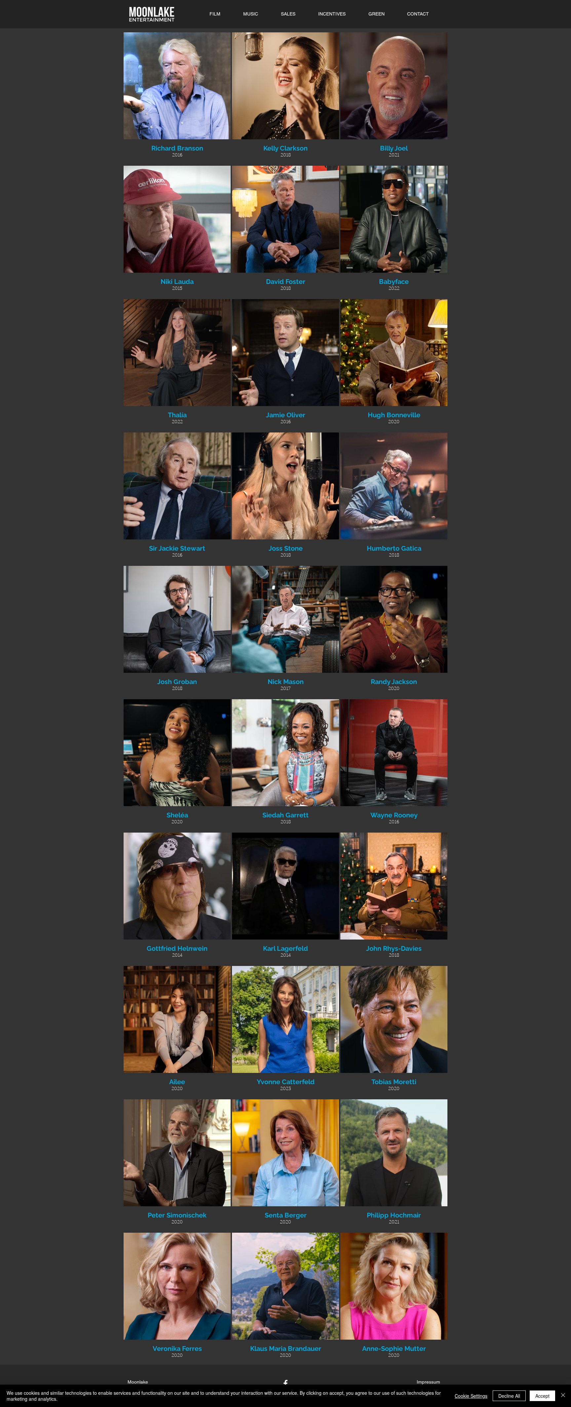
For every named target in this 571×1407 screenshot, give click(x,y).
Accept (542, 1395)
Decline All (509, 1395)
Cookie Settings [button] (471, 1395)
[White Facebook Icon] (285, 1384)
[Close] (563, 1396)
